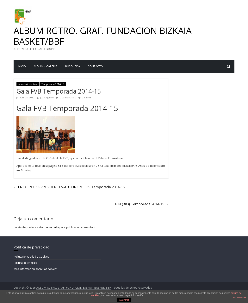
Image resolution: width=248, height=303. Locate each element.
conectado (52, 227)
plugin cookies (239, 297)
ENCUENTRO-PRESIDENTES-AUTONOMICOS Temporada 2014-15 (69, 187)
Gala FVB (86, 97)
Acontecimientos (27, 84)
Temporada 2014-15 (52, 84)
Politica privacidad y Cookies (31, 256)
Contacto (95, 66)
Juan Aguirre (47, 97)
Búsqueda (72, 66)
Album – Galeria (45, 66)
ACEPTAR (124, 300)
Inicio (21, 66)
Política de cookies (25, 263)
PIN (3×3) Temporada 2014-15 (142, 204)
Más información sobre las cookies (36, 269)
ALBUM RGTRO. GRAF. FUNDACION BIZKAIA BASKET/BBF (103, 35)
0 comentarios (67, 97)
